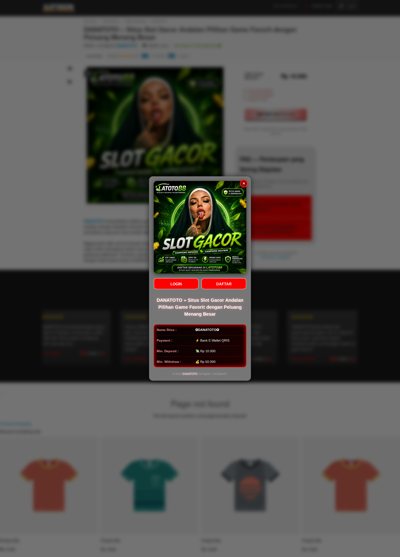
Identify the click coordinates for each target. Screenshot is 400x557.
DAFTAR (224, 284)
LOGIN (176, 284)
